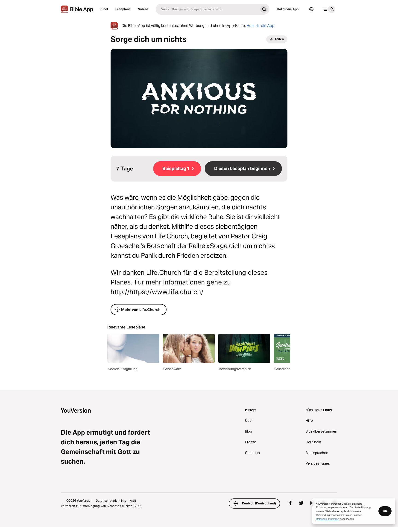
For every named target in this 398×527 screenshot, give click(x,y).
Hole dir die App (260, 25)
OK (385, 511)
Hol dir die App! (288, 9)
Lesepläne (123, 9)
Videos (143, 9)
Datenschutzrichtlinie (111, 500)
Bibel (104, 9)
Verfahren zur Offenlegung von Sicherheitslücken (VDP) (101, 506)
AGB (133, 500)
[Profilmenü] (328, 9)
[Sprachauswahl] (311, 9)
